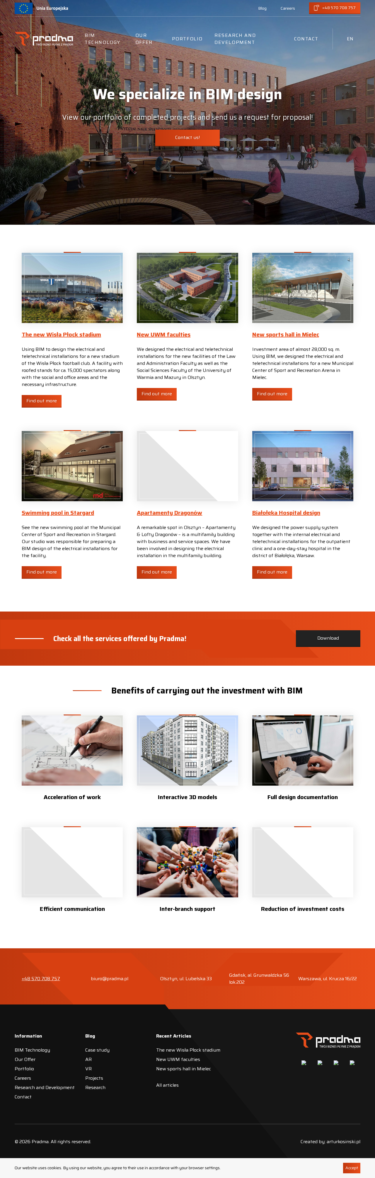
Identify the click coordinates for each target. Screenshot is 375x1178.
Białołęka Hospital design (286, 512)
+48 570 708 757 (41, 978)
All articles (167, 1085)
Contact (306, 38)
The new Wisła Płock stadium (61, 334)
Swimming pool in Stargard (58, 512)
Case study (97, 1050)
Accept (351, 1168)
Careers (288, 8)
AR (88, 1059)
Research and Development (235, 39)
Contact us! (187, 137)
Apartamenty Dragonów (169, 512)
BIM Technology (102, 39)
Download (328, 638)
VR (88, 1068)
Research (95, 1087)
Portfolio (187, 38)
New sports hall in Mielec (285, 334)
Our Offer (144, 39)
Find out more (41, 400)
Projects (94, 1078)
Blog (262, 8)
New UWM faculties (163, 334)
